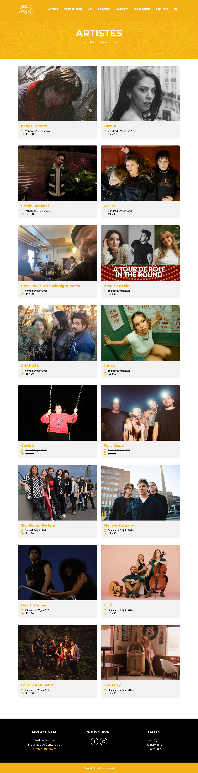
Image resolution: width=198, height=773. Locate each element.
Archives (162, 9)
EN (175, 9)
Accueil (53, 9)
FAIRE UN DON (73, 9)
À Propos (104, 9)
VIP (90, 9)
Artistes (122, 9)
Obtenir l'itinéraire (43, 748)
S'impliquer (142, 9)
